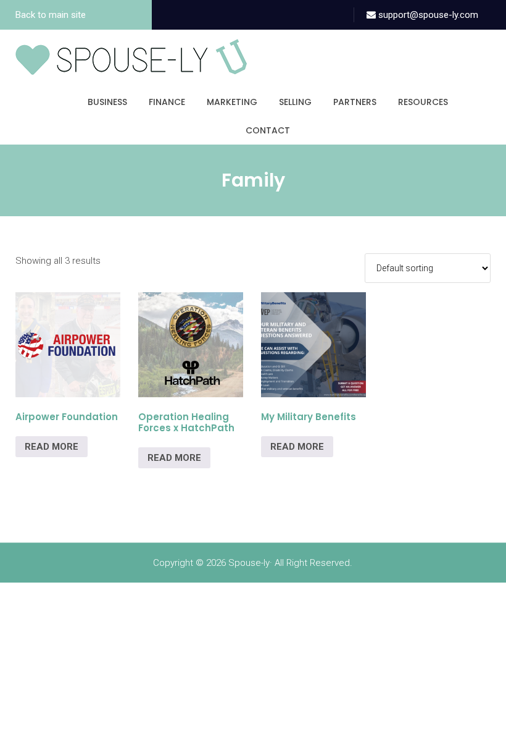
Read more (51, 446)
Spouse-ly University (131, 57)
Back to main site (50, 14)
